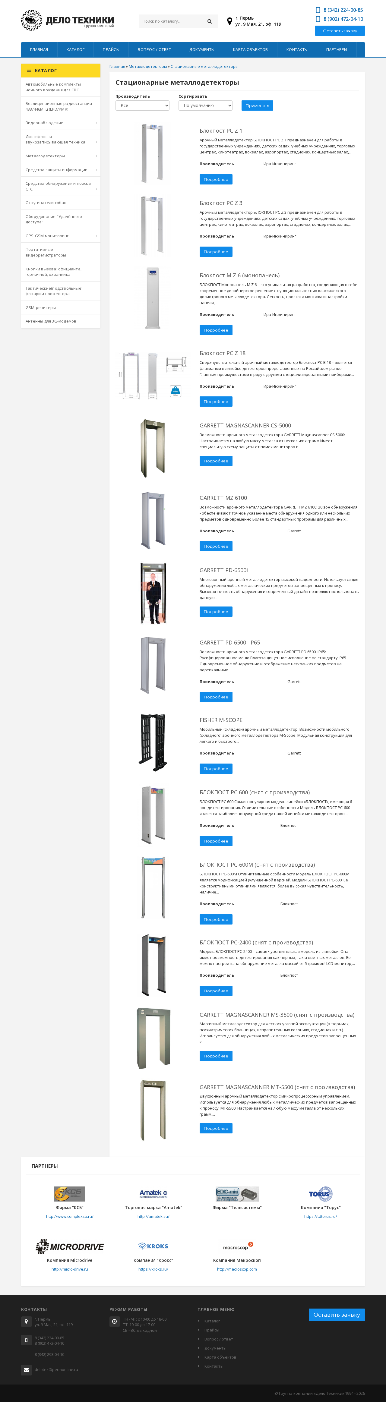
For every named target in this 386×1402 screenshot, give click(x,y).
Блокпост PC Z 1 (221, 130)
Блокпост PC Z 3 (221, 202)
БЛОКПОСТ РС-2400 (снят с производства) (256, 942)
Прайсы (111, 49)
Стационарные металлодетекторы (205, 66)
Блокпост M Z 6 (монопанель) (240, 275)
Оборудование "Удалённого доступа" (54, 219)
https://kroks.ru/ (153, 1269)
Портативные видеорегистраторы (46, 252)
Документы (202, 49)
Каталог (76, 49)
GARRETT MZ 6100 (223, 497)
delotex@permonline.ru (56, 1369)
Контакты (297, 49)
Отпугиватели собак (46, 202)
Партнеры (336, 49)
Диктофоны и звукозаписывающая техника (55, 139)
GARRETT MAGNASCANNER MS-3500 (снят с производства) (277, 1014)
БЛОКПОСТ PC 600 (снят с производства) (255, 792)
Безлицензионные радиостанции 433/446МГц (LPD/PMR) (59, 106)
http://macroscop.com (237, 1269)
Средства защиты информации (56, 169)
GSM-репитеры (41, 307)
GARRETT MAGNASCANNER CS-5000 (245, 425)
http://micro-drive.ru (70, 1269)
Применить (257, 105)
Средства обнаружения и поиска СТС (58, 186)
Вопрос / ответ (154, 49)
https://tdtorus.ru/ (320, 1216)
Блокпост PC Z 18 (222, 353)
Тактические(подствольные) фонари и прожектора (54, 291)
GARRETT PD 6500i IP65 (230, 642)
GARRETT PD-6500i (224, 570)
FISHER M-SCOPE (221, 719)
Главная (39, 49)
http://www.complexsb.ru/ (69, 1216)
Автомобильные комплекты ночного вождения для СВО (53, 87)
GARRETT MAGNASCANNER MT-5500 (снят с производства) (277, 1087)
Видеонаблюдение (44, 122)
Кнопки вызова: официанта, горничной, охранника (53, 271)
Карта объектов (250, 49)
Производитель (132, 96)
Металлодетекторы (45, 156)
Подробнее (216, 179)
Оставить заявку (340, 30)
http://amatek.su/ (153, 1216)
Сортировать (193, 96)
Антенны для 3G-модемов (51, 321)
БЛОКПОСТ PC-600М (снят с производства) (257, 864)
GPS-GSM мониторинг (47, 235)
